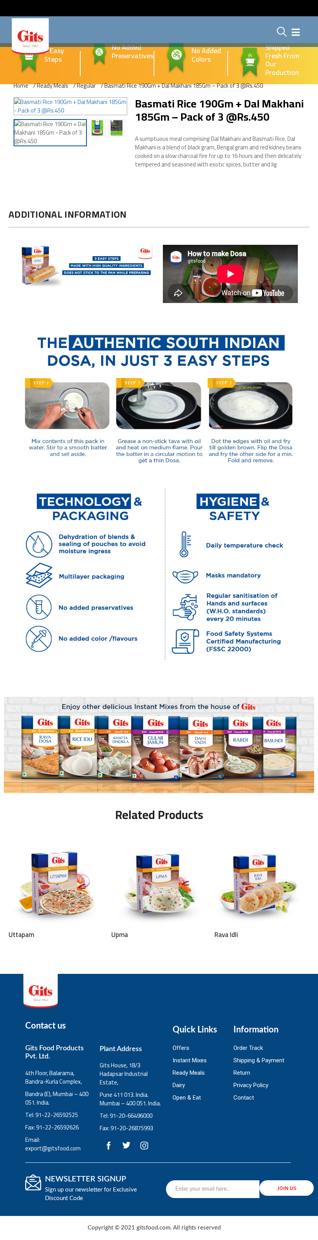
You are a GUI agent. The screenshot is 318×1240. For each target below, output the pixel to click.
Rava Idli (226, 934)
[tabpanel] (159, 453)
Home (21, 86)
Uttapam (21, 934)
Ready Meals (52, 86)
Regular (86, 86)
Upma (119, 934)
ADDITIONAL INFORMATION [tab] (68, 214)
